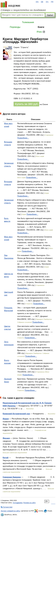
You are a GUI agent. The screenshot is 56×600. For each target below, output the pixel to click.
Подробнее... (23, 138)
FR (52, 2)
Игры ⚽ (41, 32)
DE (42, 2)
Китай (5, 457)
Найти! (50, 15)
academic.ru (10, 4)
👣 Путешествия (6, 507)
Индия (6, 419)
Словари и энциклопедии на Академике (23, 10)
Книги (41, 27)
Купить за (26, 104)
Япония (6, 438)
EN (37, 2)
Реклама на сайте (29, 502)
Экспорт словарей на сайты (10, 511)
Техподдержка (17, 502)
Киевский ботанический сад (16, 413)
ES (47, 2)
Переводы (15, 27)
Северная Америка (12, 477)
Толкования (28, 22)
